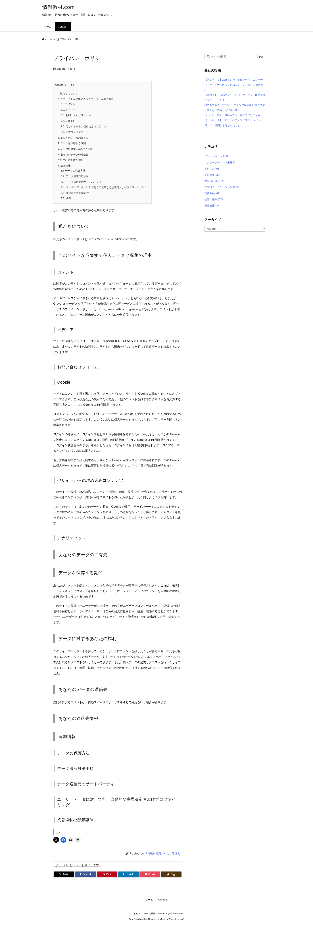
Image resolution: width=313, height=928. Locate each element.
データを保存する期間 (71, 143)
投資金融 (212, 193)
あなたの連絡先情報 (70, 159)
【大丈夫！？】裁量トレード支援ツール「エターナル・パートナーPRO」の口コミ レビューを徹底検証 (234, 84)
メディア (68, 109)
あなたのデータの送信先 (72, 154)
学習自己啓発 (215, 180)
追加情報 (64, 165)
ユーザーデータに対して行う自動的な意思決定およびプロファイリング (103, 187)
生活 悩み (214, 199)
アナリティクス (72, 131)
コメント (67, 104)
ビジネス (212, 168)
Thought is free (176, 919)
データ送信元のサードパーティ (80, 181)
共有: (66, 198)
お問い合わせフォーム (75, 115)
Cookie (67, 120)
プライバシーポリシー (71, 39)
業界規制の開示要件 (74, 192)
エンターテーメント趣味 (221, 162)
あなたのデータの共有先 (72, 137)
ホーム (48, 39)
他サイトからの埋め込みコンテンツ (83, 126)
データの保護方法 (72, 170)
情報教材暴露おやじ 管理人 (162, 853)
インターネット (216, 156)
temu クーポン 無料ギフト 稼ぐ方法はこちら (232, 115)
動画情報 (213, 174)
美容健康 (212, 205)
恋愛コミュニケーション (222, 187)
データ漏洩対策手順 (74, 176)
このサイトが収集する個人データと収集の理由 (85, 99)
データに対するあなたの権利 (75, 148)
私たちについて (67, 93)
